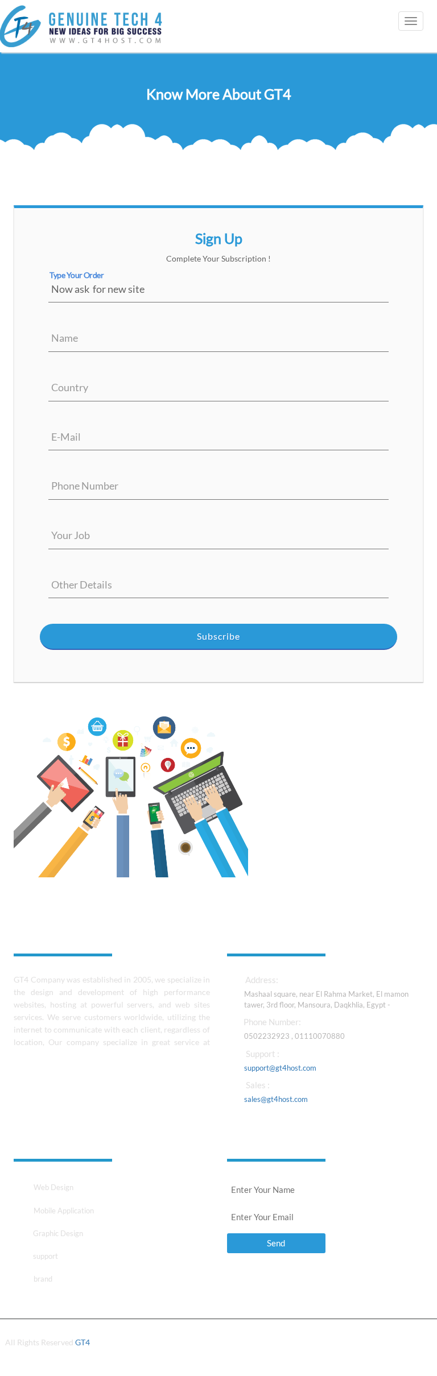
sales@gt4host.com (276, 1099)
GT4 (82, 1342)
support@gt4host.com (280, 1067)
